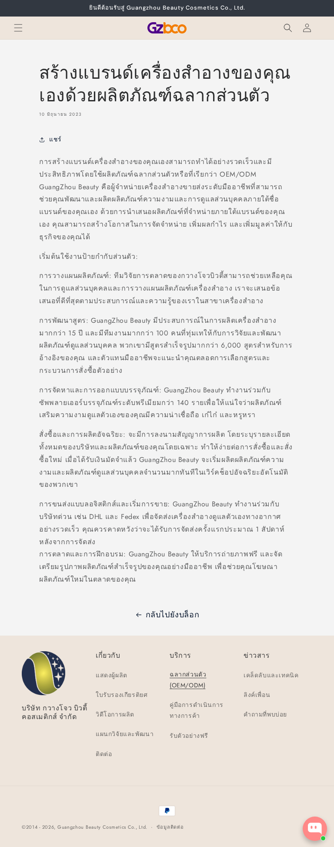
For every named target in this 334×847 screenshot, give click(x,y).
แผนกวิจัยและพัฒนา (125, 734)
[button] (18, 27)
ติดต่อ (104, 754)
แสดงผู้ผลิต (111, 675)
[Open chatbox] (315, 829)
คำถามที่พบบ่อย (265, 714)
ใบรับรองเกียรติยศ (121, 694)
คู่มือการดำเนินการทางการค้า (197, 710)
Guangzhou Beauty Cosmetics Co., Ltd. (102, 827)
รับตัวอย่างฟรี (189, 735)
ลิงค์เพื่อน (257, 694)
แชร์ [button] (55, 139)
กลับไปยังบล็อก (173, 614)
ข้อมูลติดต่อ (170, 827)
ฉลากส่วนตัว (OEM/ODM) (188, 680)
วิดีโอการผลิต (115, 714)
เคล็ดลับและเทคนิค (271, 675)
